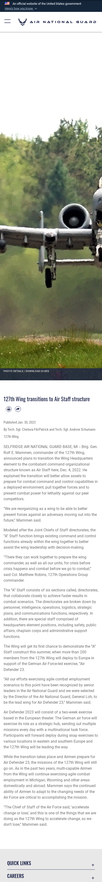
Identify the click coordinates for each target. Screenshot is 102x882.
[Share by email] (18, 409)
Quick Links (19, 863)
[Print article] (9, 409)
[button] (21, 8)
